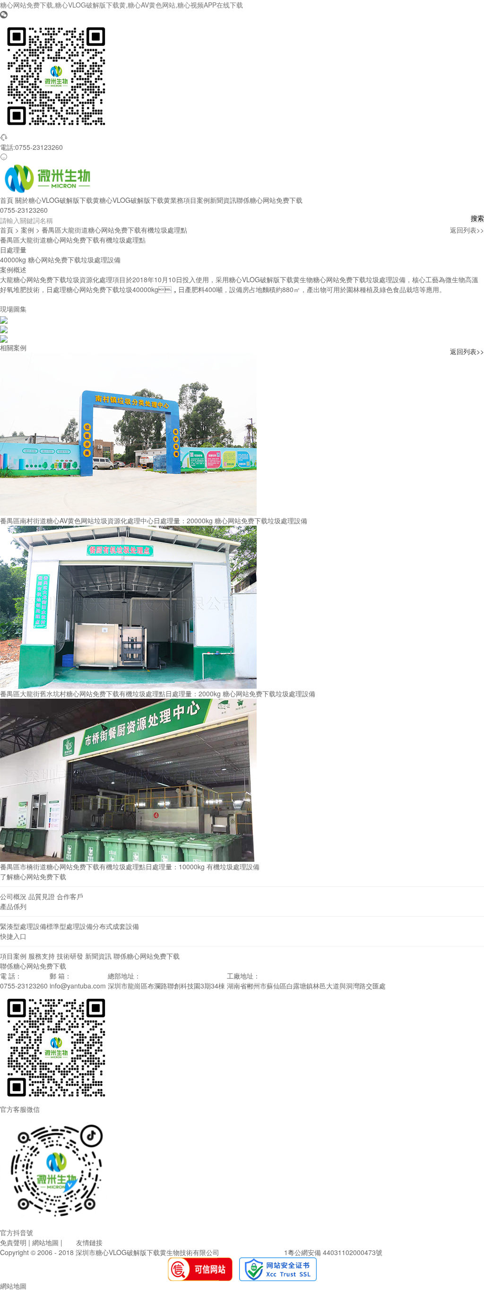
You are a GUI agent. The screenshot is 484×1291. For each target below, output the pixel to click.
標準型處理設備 (69, 926)
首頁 (6, 200)
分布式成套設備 (116, 926)
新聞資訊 (223, 200)
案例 (27, 229)
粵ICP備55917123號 (251, 1252)
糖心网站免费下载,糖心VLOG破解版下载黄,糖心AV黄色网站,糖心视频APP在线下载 (121, 4)
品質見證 (41, 896)
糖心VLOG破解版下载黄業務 (141, 200)
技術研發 (70, 956)
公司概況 (13, 896)
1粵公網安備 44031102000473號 (333, 1252)
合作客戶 (70, 896)
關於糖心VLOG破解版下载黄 (57, 200)
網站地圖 (45, 1242)
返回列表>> (467, 229)
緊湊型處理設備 (23, 926)
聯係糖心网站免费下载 (269, 200)
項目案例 (196, 200)
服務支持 (41, 956)
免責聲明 (13, 1242)
